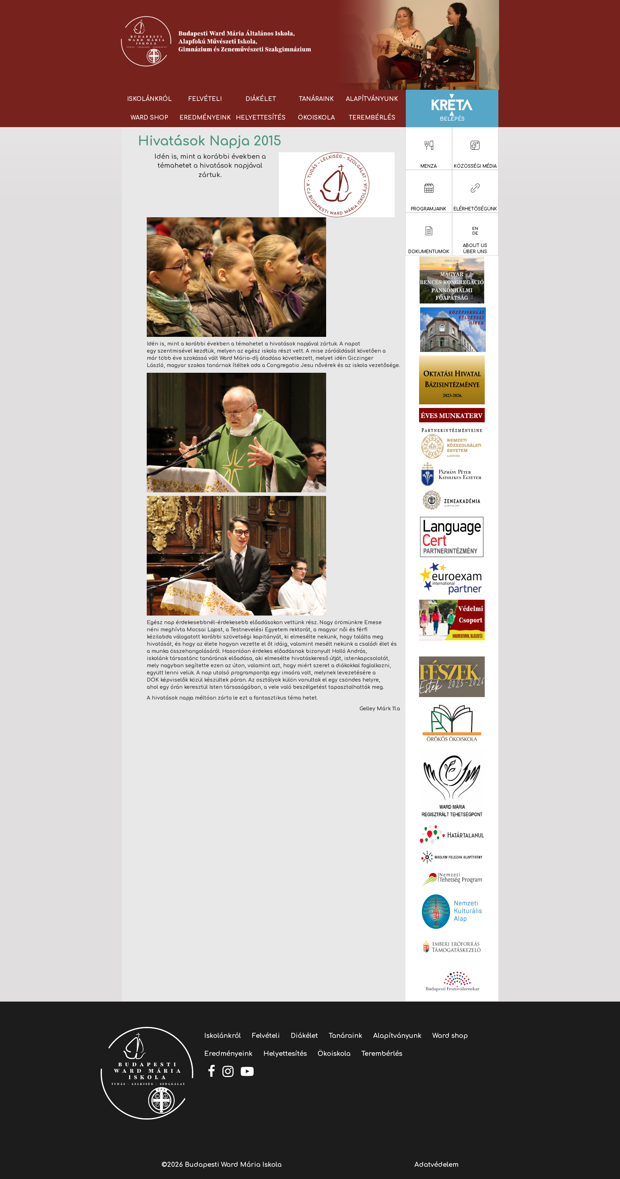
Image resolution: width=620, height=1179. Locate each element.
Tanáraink (316, 99)
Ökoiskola (316, 118)
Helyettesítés (261, 118)
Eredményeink (205, 118)
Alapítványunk (372, 99)
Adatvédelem (436, 1164)
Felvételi (205, 99)
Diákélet (260, 99)
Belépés (452, 119)
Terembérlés (372, 118)
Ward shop (149, 118)
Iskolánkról (149, 99)
